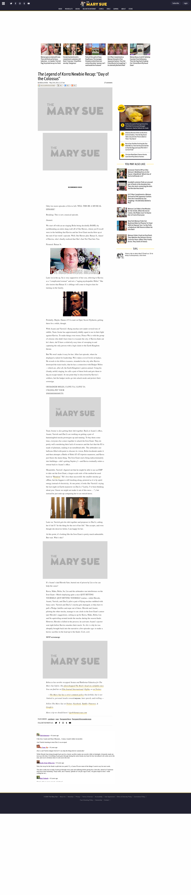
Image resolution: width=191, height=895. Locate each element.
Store (131, 9)
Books (78, 9)
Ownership (98, 800)
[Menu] (3, 3)
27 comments (108, 82)
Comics (101, 9)
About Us (63, 796)
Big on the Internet (89, 9)
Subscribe (175, 3)
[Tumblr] (24, 5)
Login (186, 3)
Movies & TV (69, 9)
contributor (51, 719)
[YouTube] (28, 5)
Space (108, 9)
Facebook (77, 703)
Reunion (56, 476)
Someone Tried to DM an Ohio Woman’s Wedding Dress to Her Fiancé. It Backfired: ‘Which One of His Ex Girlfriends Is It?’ (139, 173)
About (123, 9)
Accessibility (98, 796)
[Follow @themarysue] (11, 5)
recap (57, 719)
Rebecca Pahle (43, 83)
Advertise (71, 796)
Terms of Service (87, 796)
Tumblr (84, 703)
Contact (106, 800)
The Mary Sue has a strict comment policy (67, 694)
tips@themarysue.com (78, 712)
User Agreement (110, 796)
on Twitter (97, 689)
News (60, 9)
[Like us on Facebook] (15, 5)
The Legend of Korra (65, 719)
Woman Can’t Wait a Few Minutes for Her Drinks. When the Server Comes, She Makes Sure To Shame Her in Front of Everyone (139, 212)
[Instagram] (20, 5)
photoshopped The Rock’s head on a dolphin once (84, 685)
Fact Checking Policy (86, 800)
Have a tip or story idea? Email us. (137, 253)
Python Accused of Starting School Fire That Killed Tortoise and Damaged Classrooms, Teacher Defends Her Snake (136, 126)
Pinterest (92, 703)
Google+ (49, 707)
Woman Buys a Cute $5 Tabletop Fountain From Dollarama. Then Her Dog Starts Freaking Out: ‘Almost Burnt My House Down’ (140, 61)
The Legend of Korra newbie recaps (81, 719)
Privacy (78, 796)
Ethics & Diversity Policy (124, 796)
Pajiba (87, 689)
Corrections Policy (139, 796)
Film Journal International (72, 689)
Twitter (69, 703)
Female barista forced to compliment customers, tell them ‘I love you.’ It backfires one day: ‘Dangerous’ (72, 60)
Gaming (115, 9)
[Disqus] (75, 757)
